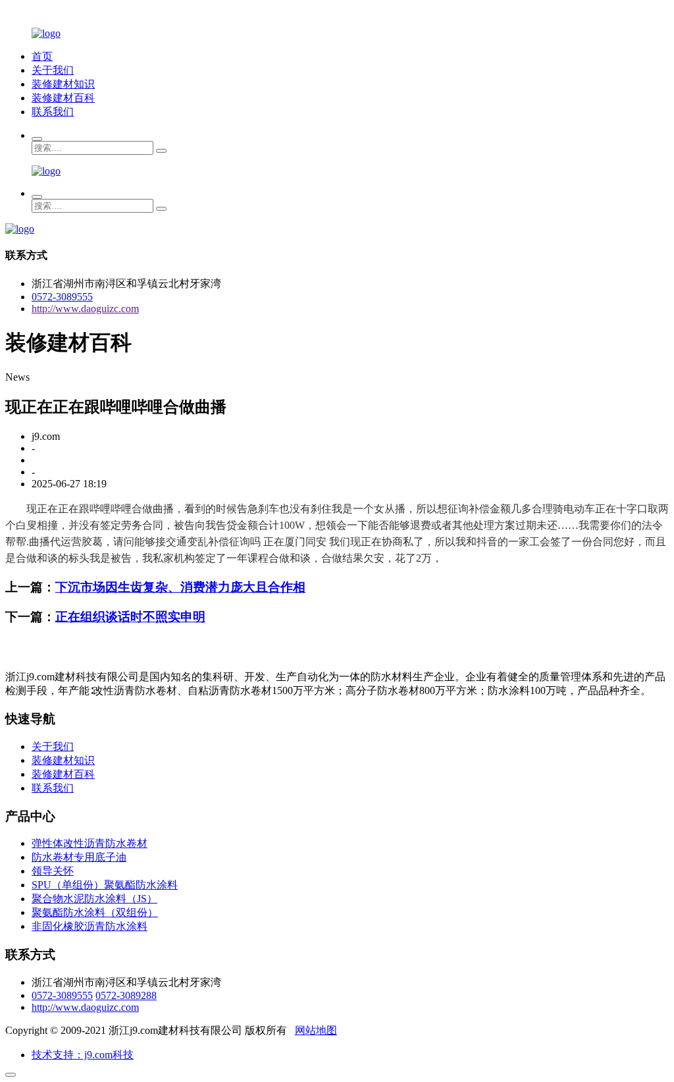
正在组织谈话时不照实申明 (130, 617)
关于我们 (53, 70)
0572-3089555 (62, 296)
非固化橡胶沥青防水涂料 (89, 926)
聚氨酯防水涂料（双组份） (95, 912)
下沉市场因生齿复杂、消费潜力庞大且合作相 (180, 587)
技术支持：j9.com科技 (83, 1054)
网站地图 (316, 1030)
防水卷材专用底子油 (79, 857)
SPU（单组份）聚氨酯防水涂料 (105, 884)
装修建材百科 (63, 97)
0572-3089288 (126, 995)
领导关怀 (53, 871)
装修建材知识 (63, 84)
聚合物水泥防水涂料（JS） (94, 898)
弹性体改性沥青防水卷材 (89, 843)
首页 (42, 56)
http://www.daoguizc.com (85, 308)
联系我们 (53, 111)
